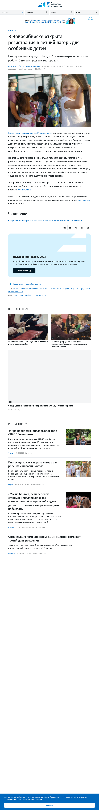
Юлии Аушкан (25, 189)
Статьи (11, 453)
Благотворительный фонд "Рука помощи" (30, 295)
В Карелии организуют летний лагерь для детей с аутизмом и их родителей (45, 220)
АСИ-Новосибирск (16, 66)
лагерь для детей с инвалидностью (27, 289)
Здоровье (22, 410)
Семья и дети (27, 69)
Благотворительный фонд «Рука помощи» (30, 133)
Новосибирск (18, 284)
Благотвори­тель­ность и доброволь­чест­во (59, 66)
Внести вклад (24, 270)
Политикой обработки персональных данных (23, 799)
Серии (10, 485)
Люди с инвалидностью (34, 485)
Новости (12, 30)
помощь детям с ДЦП (66, 289)
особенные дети (49, 289)
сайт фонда (84, 200)
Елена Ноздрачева (32, 66)
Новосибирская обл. (33, 284)
